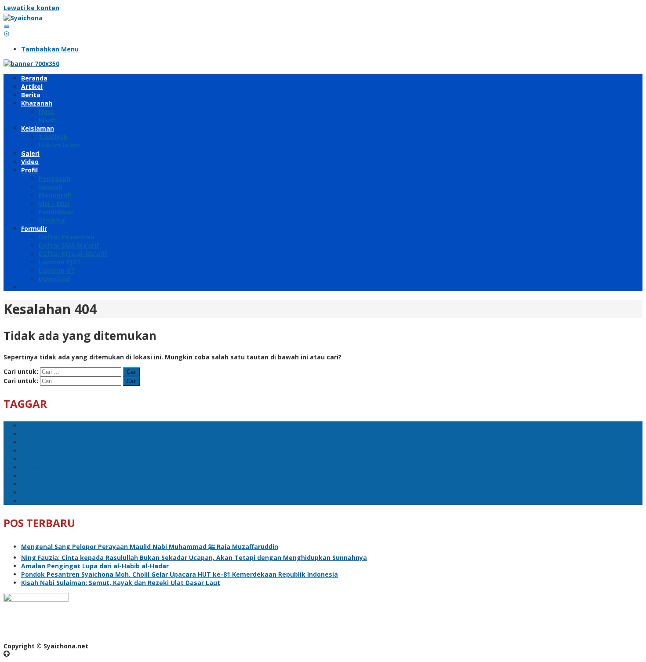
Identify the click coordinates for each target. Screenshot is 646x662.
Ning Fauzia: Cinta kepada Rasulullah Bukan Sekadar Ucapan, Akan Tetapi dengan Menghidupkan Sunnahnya (194, 557)
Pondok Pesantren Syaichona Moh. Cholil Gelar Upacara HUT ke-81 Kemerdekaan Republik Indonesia (179, 574)
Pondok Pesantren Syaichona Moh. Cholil (85, 467)
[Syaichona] (23, 18)
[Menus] (7, 26)
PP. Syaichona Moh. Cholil (61, 501)
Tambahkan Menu (50, 49)
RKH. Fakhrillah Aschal (56, 492)
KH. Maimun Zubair (50, 442)
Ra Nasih (35, 450)
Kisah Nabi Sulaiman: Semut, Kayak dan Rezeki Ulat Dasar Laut (120, 582)
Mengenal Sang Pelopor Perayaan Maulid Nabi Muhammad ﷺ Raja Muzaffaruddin (149, 546)
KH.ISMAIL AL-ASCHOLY (56, 476)
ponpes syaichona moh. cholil (67, 484)
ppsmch (33, 425)
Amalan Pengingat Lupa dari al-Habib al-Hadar (95, 566)
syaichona (37, 459)
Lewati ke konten (31, 8)
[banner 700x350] (31, 63)
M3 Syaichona (42, 434)
